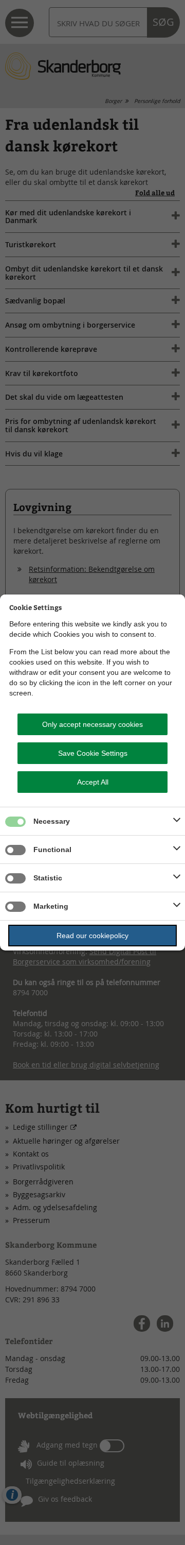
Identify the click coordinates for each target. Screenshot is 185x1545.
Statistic (47, 878)
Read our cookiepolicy (92, 935)
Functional (52, 849)
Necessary (51, 821)
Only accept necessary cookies (92, 724)
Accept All (92, 782)
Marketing (50, 906)
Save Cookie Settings (92, 753)
